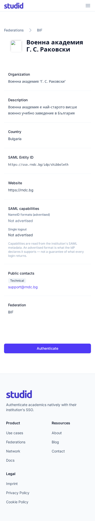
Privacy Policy (17, 493)
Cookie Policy (17, 502)
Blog (55, 442)
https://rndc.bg (20, 190)
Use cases (14, 433)
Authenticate (47, 348)
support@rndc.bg (23, 287)
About (57, 433)
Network (13, 451)
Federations (14, 30)
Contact (58, 451)
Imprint (12, 483)
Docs (10, 460)
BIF (39, 30)
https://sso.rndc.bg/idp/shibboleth (38, 164)
